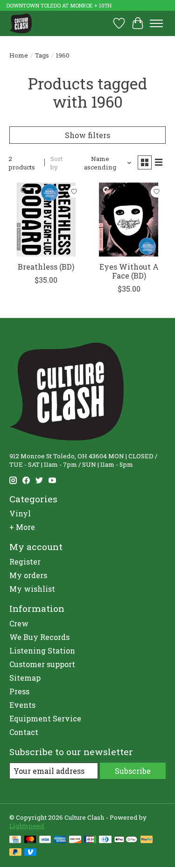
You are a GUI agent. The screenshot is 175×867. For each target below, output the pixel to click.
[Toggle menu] (156, 23)
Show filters (87, 135)
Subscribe (133, 771)
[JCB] (90, 840)
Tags (42, 55)
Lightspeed (26, 826)
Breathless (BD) (46, 267)
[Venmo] (30, 853)
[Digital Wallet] (125, 840)
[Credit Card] (15, 840)
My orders (28, 575)
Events (22, 705)
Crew (18, 623)
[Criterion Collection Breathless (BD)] (46, 219)
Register (25, 561)
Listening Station (42, 650)
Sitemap (25, 678)
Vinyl (20, 513)
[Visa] (45, 840)
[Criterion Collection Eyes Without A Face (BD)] (128, 219)
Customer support (42, 664)
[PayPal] (146, 840)
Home (18, 55)
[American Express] (60, 840)
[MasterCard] (30, 840)
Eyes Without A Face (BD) (129, 271)
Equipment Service (45, 718)
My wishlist (32, 589)
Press (19, 691)
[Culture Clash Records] (20, 23)
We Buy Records (39, 637)
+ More (22, 527)
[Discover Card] (75, 840)
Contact (23, 732)
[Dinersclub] (105, 840)
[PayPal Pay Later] (15, 853)
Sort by (56, 162)
